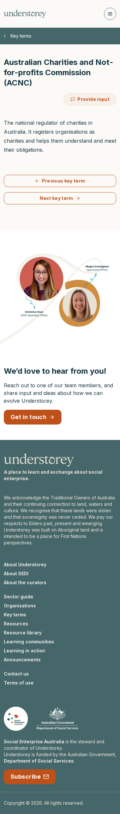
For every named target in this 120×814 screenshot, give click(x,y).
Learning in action (24, 650)
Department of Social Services (39, 761)
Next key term (56, 198)
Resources (16, 623)
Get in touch (28, 417)
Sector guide (18, 596)
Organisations (20, 605)
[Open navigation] (110, 14)
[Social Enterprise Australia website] (16, 719)
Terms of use (19, 682)
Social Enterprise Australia (34, 741)
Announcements (22, 659)
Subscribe (26, 776)
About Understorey (25, 564)
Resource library (23, 632)
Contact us (16, 673)
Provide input (93, 99)
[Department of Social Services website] (57, 719)
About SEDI (16, 573)
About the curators (25, 582)
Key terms (21, 36)
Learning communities (29, 641)
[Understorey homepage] (25, 14)
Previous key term (63, 180)
